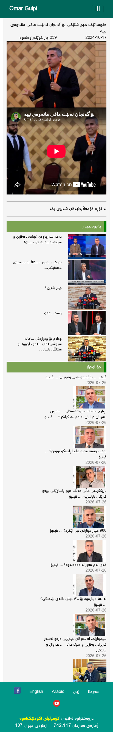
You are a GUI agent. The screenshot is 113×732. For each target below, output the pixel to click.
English (36, 692)
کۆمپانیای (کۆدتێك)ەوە (39, 718)
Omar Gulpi (23, 9)
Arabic (58, 692)
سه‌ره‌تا (93, 692)
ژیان (76, 692)
